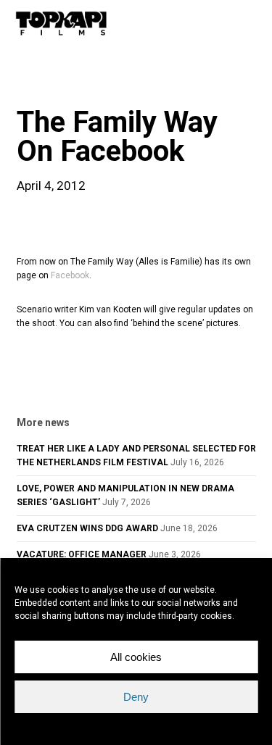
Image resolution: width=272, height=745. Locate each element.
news (40, 82)
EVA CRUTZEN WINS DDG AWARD (87, 528)
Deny (136, 697)
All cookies (136, 657)
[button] (251, 23)
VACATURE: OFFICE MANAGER (82, 554)
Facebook (70, 275)
